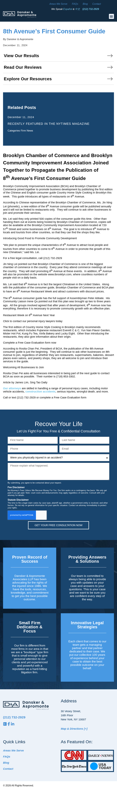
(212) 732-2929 (90, 9)
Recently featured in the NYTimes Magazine (48, 123)
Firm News (27, 130)
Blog (85, 4)
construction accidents (40, 391)
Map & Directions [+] (74, 728)
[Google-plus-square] (5, 724)
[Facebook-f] (9, 724)
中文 (77, 9)
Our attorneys (12, 388)
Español (67, 9)
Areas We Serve (58, 4)
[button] (111, 16)
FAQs (75, 4)
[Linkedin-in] (12, 724)
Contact (96, 4)
